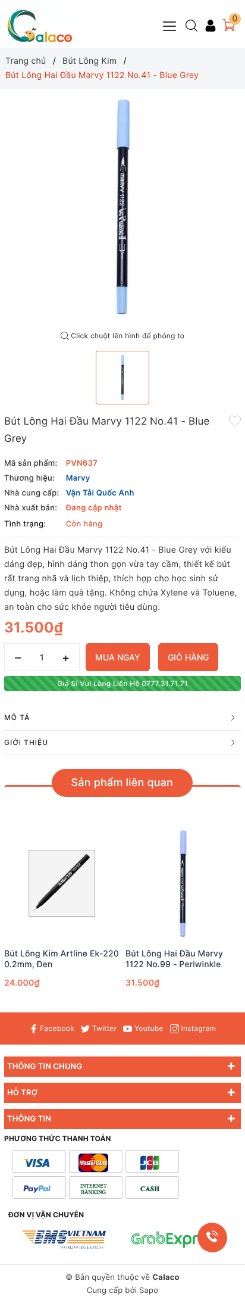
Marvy (78, 478)
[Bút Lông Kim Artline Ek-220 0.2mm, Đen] (62, 883)
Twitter (103, 1028)
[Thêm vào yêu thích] (235, 420)
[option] (122, 207)
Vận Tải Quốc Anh (100, 493)
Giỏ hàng (188, 657)
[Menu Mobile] (170, 25)
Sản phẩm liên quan (122, 783)
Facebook (56, 1028)
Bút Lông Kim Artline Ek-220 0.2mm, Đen (61, 959)
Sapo (148, 1290)
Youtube (147, 1028)
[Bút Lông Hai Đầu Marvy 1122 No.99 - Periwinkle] (183, 883)
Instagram (197, 1028)
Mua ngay (117, 657)
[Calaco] (40, 26)
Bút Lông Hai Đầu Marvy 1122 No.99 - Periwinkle (174, 959)
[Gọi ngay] (212, 1238)
